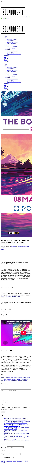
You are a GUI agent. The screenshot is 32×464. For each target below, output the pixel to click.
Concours (13, 246)
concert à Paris (9, 377)
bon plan (3, 377)
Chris (19, 246)
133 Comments (25, 246)
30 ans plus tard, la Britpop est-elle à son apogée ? (17, 421)
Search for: (3, 447)
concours (16, 377)
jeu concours (22, 377)
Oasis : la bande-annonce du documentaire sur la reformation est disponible (16, 428)
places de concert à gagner (13, 379)
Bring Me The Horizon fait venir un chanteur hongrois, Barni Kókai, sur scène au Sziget (15, 419)
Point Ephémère (25, 379)
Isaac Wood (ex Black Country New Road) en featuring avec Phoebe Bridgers (16, 425)
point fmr (3, 380)
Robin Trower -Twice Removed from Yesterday (16, 440)
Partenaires (9, 461)
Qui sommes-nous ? (18, 461)
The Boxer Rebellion (11, 380)
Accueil (3, 461)
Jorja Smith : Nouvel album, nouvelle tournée (15, 423)
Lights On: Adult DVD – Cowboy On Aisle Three (17, 436)
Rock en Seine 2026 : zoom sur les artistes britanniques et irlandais (15, 438)
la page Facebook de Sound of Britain (10, 296)
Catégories (3, 454)
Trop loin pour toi (22, 380)
